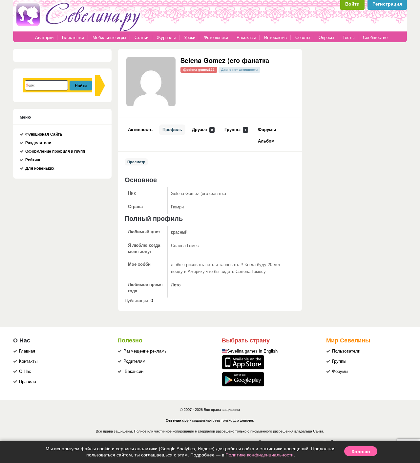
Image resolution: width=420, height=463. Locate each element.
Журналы (166, 37)
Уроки (189, 37)
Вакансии (134, 371)
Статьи (141, 37)
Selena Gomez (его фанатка (224, 60)
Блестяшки (73, 37)
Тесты (348, 37)
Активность (140, 129)
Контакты (28, 361)
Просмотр (136, 162)
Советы (302, 37)
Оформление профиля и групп (55, 151)
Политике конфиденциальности (259, 454)
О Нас (25, 371)
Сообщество (375, 37)
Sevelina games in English (252, 351)
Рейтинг (33, 160)
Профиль (172, 129)
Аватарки (44, 37)
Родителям (134, 361)
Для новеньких (39, 168)
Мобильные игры (109, 37)
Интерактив (275, 37)
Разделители (38, 143)
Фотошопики (216, 37)
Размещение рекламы (145, 351)
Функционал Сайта (43, 134)
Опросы (326, 37)
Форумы (267, 129)
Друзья (202, 129)
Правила (27, 381)
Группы (235, 129)
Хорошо (360, 451)
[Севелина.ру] (79, 30)
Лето (175, 285)
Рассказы (247, 37)
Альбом (266, 141)
